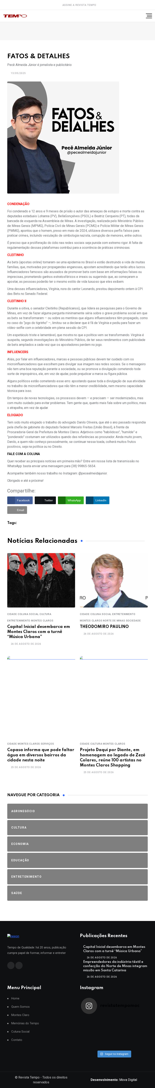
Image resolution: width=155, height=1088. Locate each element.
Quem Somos (20, 1006)
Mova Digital (114, 1080)
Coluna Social (20, 1031)
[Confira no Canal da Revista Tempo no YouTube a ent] (130, 1019)
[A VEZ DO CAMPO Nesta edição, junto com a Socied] (130, 1035)
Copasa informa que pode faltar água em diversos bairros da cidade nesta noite (40, 755)
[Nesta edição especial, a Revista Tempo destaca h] (97, 1019)
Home (15, 998)
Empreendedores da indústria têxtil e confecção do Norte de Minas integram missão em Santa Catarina (115, 966)
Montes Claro (20, 1015)
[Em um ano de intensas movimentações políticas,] (97, 1040)
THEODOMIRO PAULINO (104, 627)
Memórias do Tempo (25, 1023)
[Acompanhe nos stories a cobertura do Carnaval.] (130, 1046)
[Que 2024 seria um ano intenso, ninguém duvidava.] (130, 1040)
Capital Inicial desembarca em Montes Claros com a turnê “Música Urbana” (38, 632)
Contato (16, 1039)
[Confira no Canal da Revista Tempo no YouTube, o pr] (97, 1035)
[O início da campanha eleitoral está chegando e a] (130, 1025)
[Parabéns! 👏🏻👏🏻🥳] (97, 1046)
